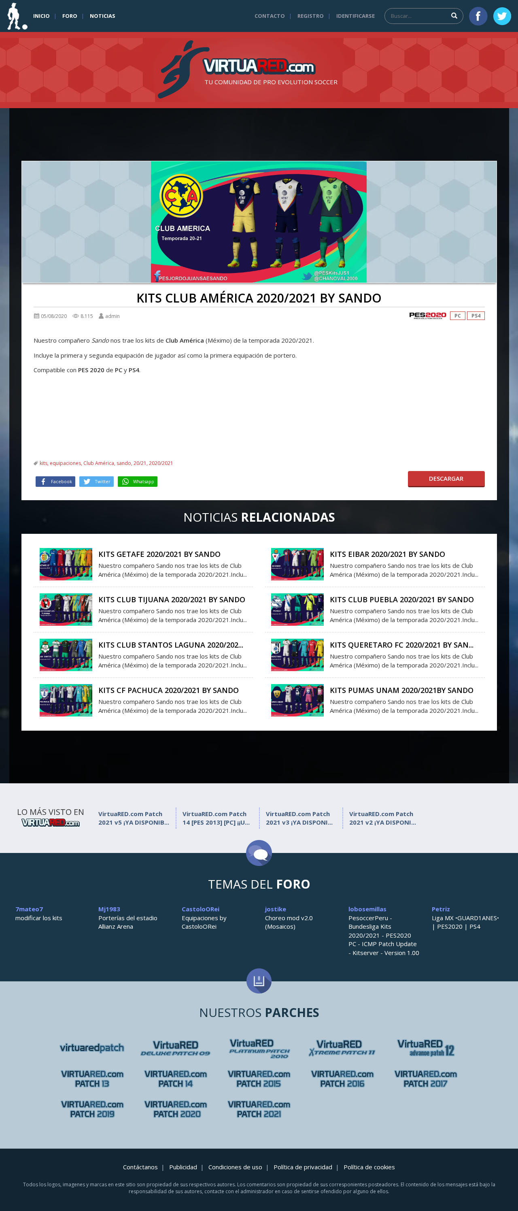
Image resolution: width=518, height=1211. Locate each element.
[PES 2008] (175, 1048)
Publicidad (183, 1167)
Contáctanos (140, 1167)
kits (43, 463)
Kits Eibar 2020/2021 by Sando (387, 554)
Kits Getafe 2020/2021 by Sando (159, 554)
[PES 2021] (259, 1109)
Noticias (102, 15)
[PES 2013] (175, 1079)
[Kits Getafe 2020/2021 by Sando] (66, 563)
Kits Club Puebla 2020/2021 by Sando (402, 599)
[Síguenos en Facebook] (478, 16)
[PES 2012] (92, 1079)
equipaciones (65, 463)
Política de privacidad (303, 1167)
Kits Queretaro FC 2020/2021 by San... (401, 645)
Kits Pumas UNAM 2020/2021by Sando (401, 690)
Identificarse (355, 15)
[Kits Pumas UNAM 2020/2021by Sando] (297, 699)
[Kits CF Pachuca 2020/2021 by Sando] (66, 699)
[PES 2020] (428, 315)
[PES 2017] (425, 1079)
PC (457, 315)
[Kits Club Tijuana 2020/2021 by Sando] (66, 609)
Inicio (41, 15)
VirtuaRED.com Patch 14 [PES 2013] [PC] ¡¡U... (216, 818)
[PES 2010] (342, 1048)
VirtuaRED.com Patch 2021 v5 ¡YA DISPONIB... (133, 818)
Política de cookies (369, 1167)
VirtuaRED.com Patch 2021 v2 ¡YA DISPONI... (382, 818)
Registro (310, 15)
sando (124, 463)
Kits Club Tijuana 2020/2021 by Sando (171, 599)
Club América (98, 463)
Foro (69, 15)
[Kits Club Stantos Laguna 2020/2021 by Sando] (66, 654)
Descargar (446, 478)
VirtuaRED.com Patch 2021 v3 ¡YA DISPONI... (299, 818)
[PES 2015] (259, 1079)
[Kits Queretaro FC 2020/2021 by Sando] (297, 654)
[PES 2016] (342, 1079)
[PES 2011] (425, 1048)
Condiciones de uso (235, 1167)
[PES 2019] (92, 1109)
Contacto (270, 15)
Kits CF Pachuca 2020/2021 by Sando (168, 690)
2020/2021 (161, 463)
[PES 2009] (259, 1048)
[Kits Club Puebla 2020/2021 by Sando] (297, 609)
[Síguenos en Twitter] (502, 16)
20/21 (140, 463)
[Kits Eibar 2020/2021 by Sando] (297, 563)
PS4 (475, 315)
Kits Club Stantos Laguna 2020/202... (170, 645)
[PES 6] (92, 1048)
